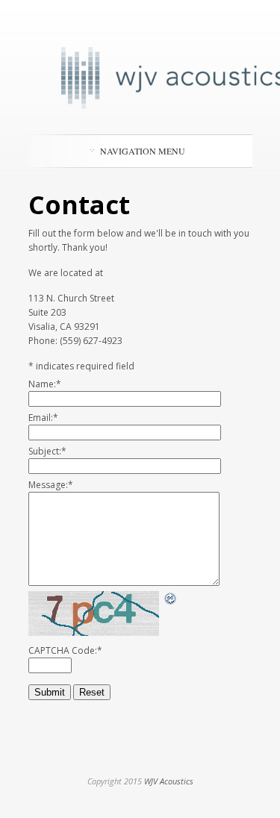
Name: (44, 384)
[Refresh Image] (171, 599)
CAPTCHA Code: (65, 650)
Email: (43, 417)
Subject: (47, 451)
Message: (50, 484)
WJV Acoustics (168, 781)
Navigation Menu (142, 151)
